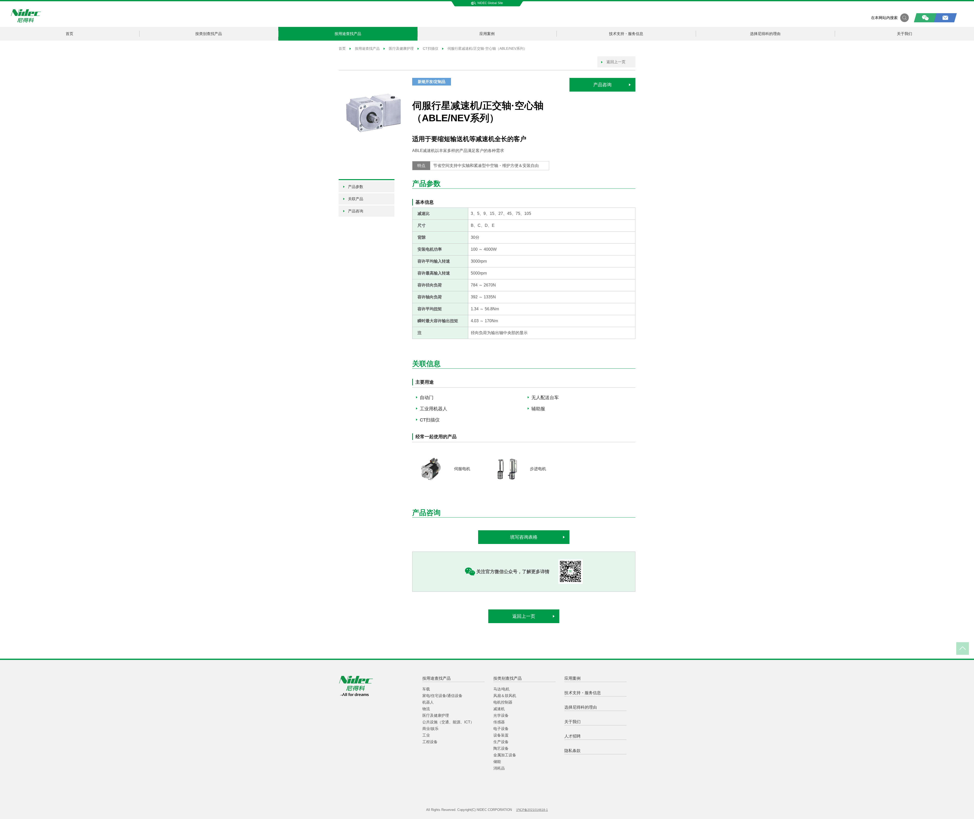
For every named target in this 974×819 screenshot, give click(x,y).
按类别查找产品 (208, 33)
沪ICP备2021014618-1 (532, 810)
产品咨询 (602, 84)
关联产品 (355, 199)
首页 (69, 33)
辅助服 (538, 408)
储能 (497, 761)
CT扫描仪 (430, 48)
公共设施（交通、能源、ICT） (448, 722)
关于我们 (904, 33)
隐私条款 (572, 750)
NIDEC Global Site (490, 3)
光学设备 (501, 715)
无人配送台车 (545, 397)
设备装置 (501, 735)
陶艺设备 (501, 748)
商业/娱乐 (430, 728)
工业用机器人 (433, 408)
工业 (426, 735)
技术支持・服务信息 (626, 33)
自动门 (426, 397)
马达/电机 (501, 689)
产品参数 (355, 186)
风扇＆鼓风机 (504, 695)
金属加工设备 (504, 755)
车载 (426, 689)
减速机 (499, 709)
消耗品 (499, 768)
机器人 (428, 702)
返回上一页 (615, 62)
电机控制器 (502, 702)
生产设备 (501, 742)
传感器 (499, 722)
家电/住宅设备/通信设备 (442, 695)
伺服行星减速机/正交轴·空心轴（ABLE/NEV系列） (486, 48)
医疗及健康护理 (401, 48)
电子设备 (501, 728)
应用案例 (487, 33)
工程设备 (430, 742)
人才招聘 (572, 736)
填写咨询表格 (523, 537)
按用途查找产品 (348, 33)
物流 (426, 709)
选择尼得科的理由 (765, 33)
